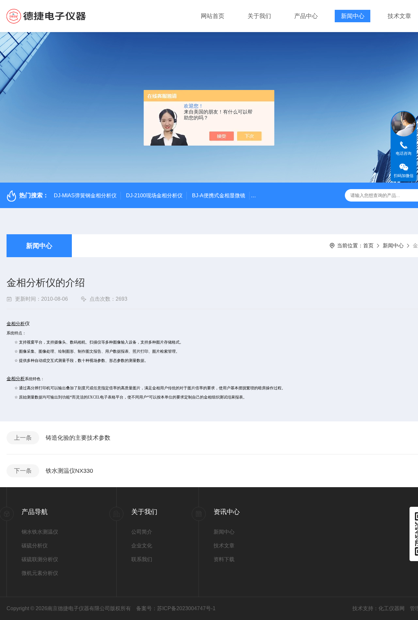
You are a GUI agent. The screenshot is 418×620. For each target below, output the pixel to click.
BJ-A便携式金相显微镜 (218, 195)
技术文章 (399, 16)
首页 (368, 245)
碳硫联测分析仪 (40, 559)
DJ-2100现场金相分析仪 (154, 195)
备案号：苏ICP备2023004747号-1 (176, 608)
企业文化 (141, 545)
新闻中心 (352, 16)
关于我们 (259, 16)
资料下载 (224, 559)
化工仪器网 (391, 608)
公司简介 (141, 532)
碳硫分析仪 (35, 545)
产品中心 (306, 16)
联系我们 (141, 559)
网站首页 (212, 16)
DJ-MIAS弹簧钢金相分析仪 (85, 195)
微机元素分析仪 (40, 573)
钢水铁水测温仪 (40, 532)
